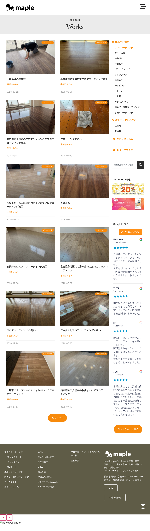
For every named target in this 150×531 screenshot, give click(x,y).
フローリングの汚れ (71, 139)
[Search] (140, 165)
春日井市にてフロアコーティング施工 (27, 266)
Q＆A (40, 467)
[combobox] (124, 165)
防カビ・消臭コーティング (127, 107)
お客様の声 (43, 462)
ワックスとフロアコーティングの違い (80, 330)
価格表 (41, 452)
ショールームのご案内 (48, 481)
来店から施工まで (46, 457)
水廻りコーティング (124, 112)
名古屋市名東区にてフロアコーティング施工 (84, 79)
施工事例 (42, 471)
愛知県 (118, 131)
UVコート (11, 467)
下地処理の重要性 (16, 79)
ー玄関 (118, 96)
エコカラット (121, 80)
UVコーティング (122, 69)
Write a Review (132, 232)
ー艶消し (119, 58)
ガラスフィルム (122, 101)
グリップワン (121, 74)
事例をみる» (12, 84)
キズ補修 (65, 202)
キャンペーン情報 (46, 486)
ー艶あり (119, 63)
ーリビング (120, 85)
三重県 (118, 126)
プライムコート (122, 53)
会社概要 (75, 460)
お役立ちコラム (45, 476)
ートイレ (119, 91)
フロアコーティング (124, 47)
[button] (57, 418)
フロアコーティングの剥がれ (22, 330)
